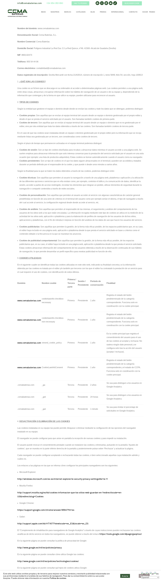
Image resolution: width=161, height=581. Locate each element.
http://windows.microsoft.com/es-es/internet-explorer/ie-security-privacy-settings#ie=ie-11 (62, 478)
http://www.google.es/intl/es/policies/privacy (39, 547)
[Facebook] (97, 3)
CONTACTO (133, 12)
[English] (143, 573)
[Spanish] (156, 573)
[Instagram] (102, 3)
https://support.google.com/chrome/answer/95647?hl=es (45, 509)
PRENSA (103, 12)
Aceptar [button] (125, 576)
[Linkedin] (106, 3)
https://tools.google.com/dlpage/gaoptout (120, 533)
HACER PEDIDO (148, 12)
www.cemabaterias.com (29, 300)
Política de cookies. (58, 578)
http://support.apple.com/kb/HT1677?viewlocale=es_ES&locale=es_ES (52, 523)
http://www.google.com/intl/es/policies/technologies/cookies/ (48, 561)
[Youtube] (111, 3)
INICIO (43, 12)
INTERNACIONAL (117, 12)
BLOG (93, 12)
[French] (148, 573)
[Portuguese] (152, 573)
